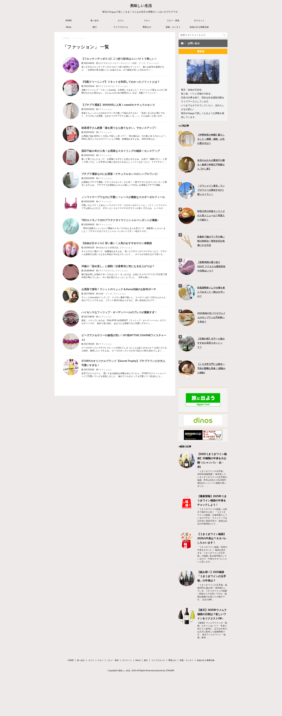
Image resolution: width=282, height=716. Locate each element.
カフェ (121, 20)
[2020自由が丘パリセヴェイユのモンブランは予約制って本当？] (187, 324)
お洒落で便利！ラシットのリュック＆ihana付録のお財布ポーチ (118, 289)
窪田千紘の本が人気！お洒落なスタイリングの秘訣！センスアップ (120, 150)
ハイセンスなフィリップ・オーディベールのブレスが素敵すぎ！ (119, 312)
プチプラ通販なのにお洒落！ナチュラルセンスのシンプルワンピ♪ (119, 174)
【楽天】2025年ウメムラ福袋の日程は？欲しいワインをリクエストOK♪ (212, 614)
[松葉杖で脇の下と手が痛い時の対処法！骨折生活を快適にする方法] (187, 248)
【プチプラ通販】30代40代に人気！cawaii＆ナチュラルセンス (118, 104)
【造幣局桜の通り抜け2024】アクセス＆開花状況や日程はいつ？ (211, 266)
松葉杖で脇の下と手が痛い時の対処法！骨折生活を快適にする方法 (211, 241)
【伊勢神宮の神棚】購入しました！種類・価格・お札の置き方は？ (211, 139)
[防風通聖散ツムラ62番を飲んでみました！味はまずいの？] (187, 298)
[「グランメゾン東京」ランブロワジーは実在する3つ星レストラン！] (187, 197)
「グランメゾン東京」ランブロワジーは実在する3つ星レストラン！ (211, 190)
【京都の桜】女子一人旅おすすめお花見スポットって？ (211, 342)
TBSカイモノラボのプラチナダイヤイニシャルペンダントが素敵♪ (120, 220)
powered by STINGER (164, 670)
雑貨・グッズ (138, 63)
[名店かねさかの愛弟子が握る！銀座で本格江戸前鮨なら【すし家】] (187, 171)
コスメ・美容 (173, 20)
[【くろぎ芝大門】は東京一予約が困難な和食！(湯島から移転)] (187, 375)
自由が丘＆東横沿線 (199, 27)
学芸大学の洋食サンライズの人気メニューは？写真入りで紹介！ (211, 215)
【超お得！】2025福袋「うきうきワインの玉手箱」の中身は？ (211, 576)
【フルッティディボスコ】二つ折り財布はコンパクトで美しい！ (119, 58)
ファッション (152, 63)
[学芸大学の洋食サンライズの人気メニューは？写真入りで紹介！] (187, 222)
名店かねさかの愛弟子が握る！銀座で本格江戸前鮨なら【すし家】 (211, 164)
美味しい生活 (141, 6)
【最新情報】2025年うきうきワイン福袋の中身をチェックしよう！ (212, 500)
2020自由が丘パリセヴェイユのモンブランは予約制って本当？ (211, 317)
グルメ (147, 20)
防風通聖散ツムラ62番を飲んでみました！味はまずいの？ (211, 291)
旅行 (95, 27)
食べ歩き (94, 20)
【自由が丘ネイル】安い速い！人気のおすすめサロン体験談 (116, 243)
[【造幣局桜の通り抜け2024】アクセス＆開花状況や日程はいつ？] (187, 273)
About (68, 27)
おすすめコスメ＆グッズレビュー (115, 63)
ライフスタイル (120, 27)
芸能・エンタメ (173, 27)
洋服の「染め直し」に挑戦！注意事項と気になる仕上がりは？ (118, 266)
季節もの (147, 27)
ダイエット (199, 20)
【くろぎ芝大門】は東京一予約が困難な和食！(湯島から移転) (211, 368)
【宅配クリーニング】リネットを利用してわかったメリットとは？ (120, 81)
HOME (68, 20)
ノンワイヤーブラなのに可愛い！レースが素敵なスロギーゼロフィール (123, 197)
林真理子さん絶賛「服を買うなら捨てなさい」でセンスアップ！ (119, 127)
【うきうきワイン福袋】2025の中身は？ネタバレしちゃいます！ (212, 538)
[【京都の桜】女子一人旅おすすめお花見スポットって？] (187, 349)
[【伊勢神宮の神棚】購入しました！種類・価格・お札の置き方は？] (187, 146)
